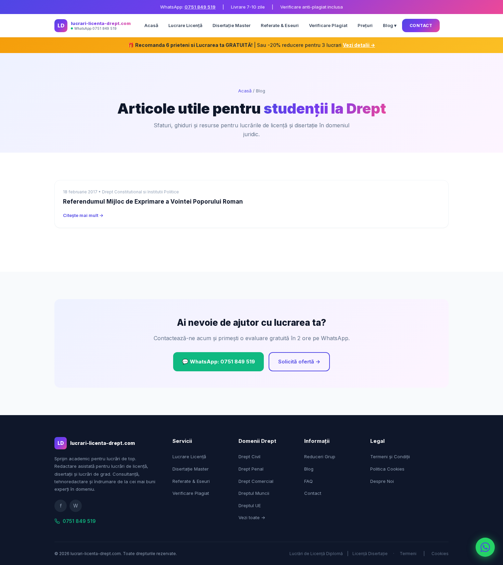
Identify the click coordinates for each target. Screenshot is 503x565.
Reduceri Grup (319, 456)
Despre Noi (382, 481)
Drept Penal (250, 469)
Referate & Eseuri (280, 25)
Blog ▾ (390, 25)
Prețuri (365, 25)
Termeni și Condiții (390, 456)
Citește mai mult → (83, 215)
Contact (421, 25)
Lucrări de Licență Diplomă (316, 553)
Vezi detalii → (359, 45)
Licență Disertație (370, 553)
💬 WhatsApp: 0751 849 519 (218, 361)
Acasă (151, 25)
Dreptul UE (249, 505)
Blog (308, 469)
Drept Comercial (255, 481)
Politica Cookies (387, 469)
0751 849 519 (200, 7)
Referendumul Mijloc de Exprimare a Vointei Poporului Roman (153, 201)
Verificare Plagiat (328, 25)
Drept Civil (249, 456)
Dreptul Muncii (253, 493)
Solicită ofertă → (299, 361)
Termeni (408, 553)
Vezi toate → (251, 517)
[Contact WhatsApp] (485, 547)
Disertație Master (231, 25)
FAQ (308, 481)
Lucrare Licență (185, 25)
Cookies (440, 553)
